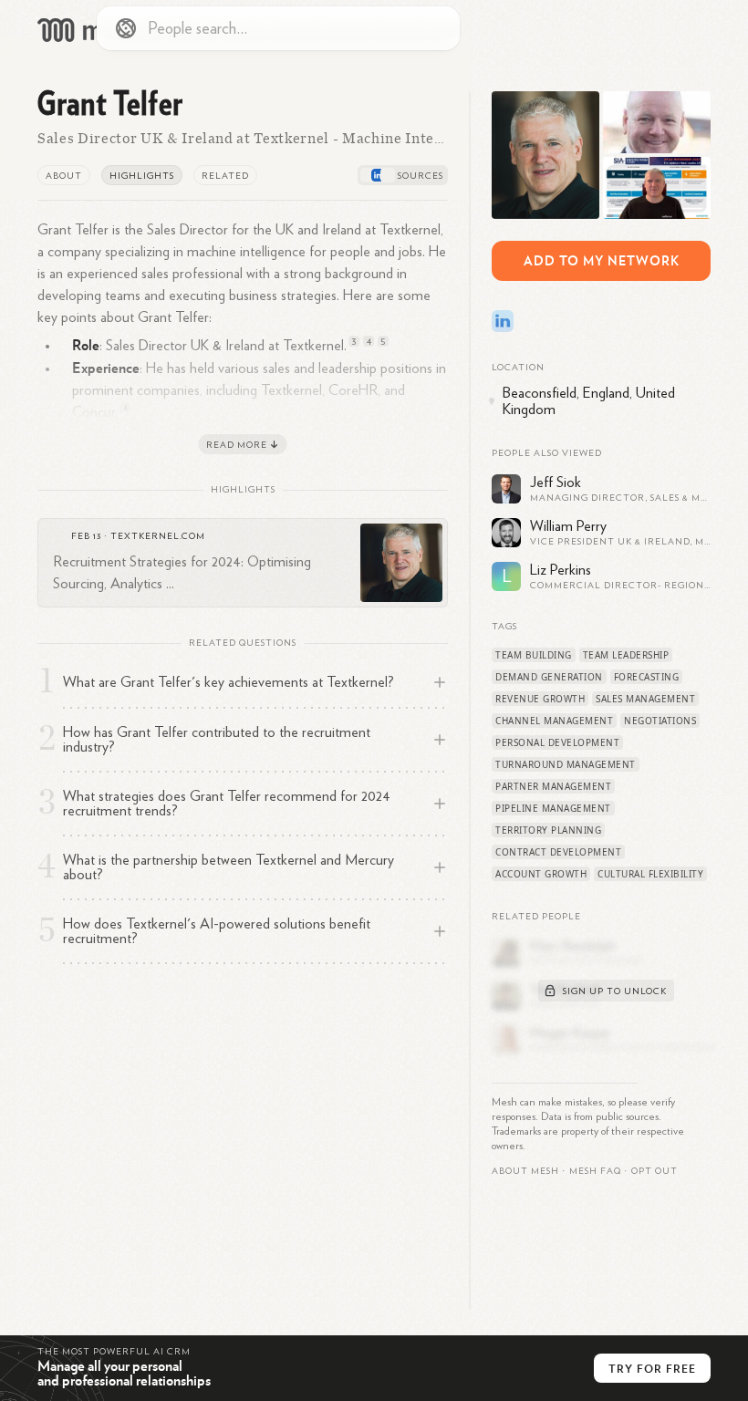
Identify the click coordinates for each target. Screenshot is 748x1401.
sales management (645, 698)
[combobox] (278, 28)
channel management (554, 720)
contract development (558, 852)
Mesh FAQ (595, 1171)
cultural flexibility (650, 873)
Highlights (141, 176)
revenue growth (540, 698)
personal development (557, 742)
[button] (595, 1171)
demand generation (549, 676)
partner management (553, 786)
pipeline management (553, 808)
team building (533, 655)
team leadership (626, 655)
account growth (541, 873)
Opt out (654, 1171)
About (64, 176)
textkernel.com (157, 536)
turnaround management (565, 764)
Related (225, 176)
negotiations (660, 720)
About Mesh (525, 1171)
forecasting (647, 676)
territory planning (548, 830)
